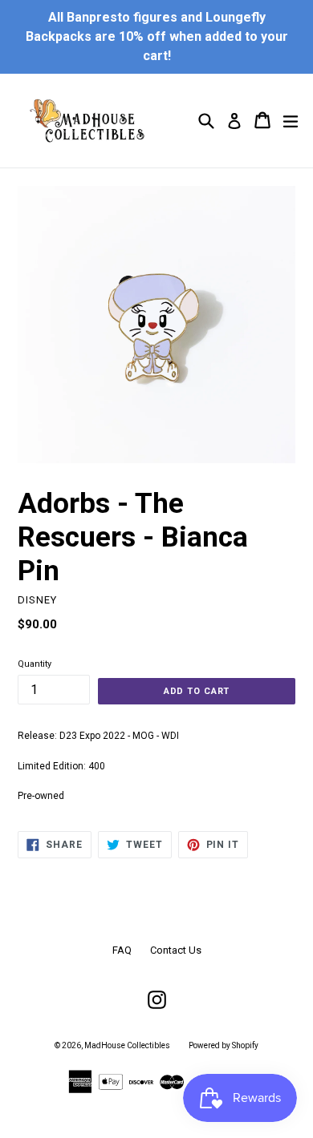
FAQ (122, 950)
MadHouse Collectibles (127, 1045)
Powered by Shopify (223, 1045)
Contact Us (175, 950)
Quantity (34, 664)
